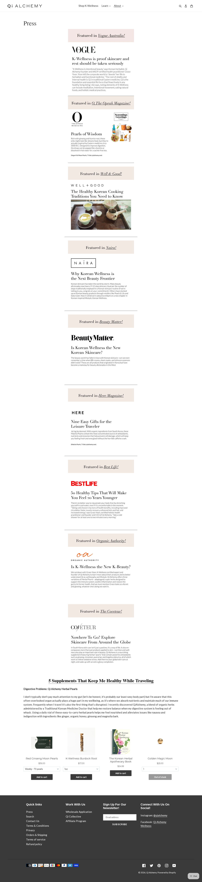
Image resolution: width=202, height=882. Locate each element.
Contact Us (32, 821)
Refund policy (34, 844)
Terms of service (35, 839)
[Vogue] (101, 94)
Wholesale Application (79, 811)
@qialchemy (160, 815)
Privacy (30, 830)
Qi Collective (73, 816)
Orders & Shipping (36, 834)
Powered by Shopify (166, 872)
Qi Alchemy (151, 872)
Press (29, 811)
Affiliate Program (76, 821)
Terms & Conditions (37, 825)
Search (30, 816)
